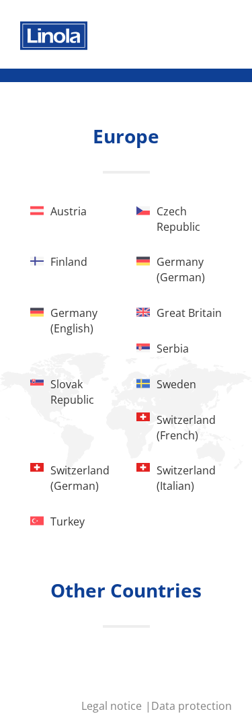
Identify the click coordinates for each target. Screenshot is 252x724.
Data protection (191, 705)
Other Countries (126, 590)
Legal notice (112, 705)
